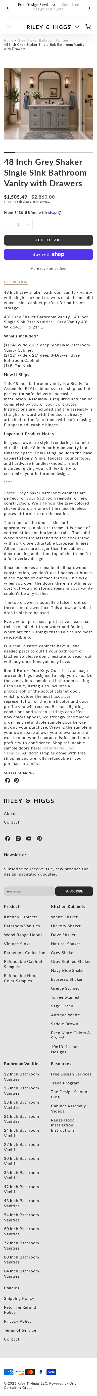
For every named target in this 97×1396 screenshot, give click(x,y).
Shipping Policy (19, 1298)
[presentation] (7, 7)
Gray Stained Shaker (71, 961)
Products (13, 906)
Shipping (10, 201)
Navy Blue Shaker (68, 970)
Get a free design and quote (56, 6)
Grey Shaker (63, 952)
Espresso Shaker (67, 979)
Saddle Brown (64, 1023)
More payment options (48, 269)
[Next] (90, 107)
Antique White (65, 1014)
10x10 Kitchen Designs (65, 1049)
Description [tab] (16, 282)
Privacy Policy (18, 1321)
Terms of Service (20, 1330)
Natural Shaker (65, 943)
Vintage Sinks (17, 943)
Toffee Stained (65, 997)
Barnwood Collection (25, 952)
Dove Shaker (63, 934)
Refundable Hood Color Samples (21, 978)
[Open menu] (9, 26)
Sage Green (62, 1005)
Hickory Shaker (66, 925)
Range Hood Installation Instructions (63, 1125)
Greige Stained (65, 988)
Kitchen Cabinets (21, 916)
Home (9, 40)
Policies (12, 1287)
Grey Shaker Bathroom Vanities (43, 40)
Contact (12, 822)
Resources (61, 1063)
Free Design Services (71, 1073)
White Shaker (64, 916)
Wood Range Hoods (23, 934)
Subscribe (74, 891)
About (10, 813)
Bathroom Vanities (22, 925)
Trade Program (65, 1082)
